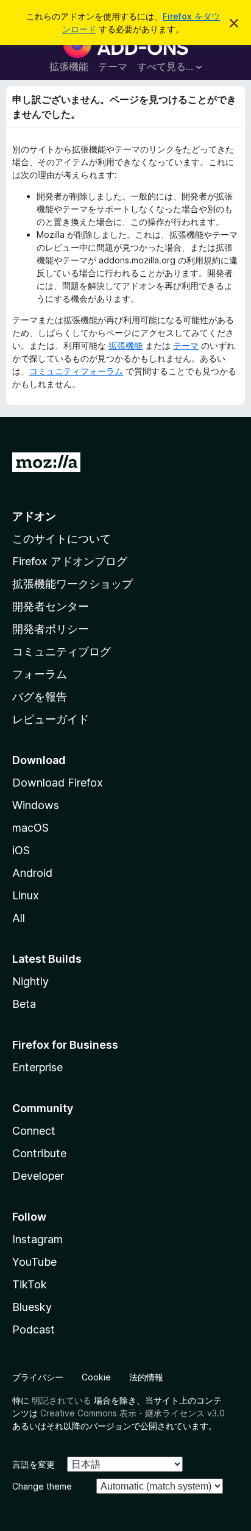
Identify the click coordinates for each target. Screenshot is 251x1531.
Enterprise (37, 1067)
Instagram (37, 1239)
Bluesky (32, 1307)
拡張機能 (68, 66)
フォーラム (39, 674)
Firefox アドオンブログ (69, 561)
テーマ (112, 66)
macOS (30, 827)
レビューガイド (50, 719)
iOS (21, 850)
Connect (33, 1130)
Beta (24, 1003)
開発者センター (50, 606)
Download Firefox (57, 782)
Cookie (96, 1377)
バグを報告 (39, 696)
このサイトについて (61, 538)
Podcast (33, 1329)
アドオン (34, 516)
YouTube (34, 1261)
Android (32, 872)
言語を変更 (33, 1464)
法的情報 (146, 1377)
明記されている (61, 1400)
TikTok (29, 1284)
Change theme (42, 1486)
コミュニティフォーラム (76, 371)
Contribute (39, 1153)
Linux (25, 895)
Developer (38, 1175)
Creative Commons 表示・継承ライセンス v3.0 (132, 1413)
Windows (35, 805)
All (18, 918)
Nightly (30, 981)
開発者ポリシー (50, 629)
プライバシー (37, 1377)
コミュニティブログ (61, 651)
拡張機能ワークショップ (72, 583)
